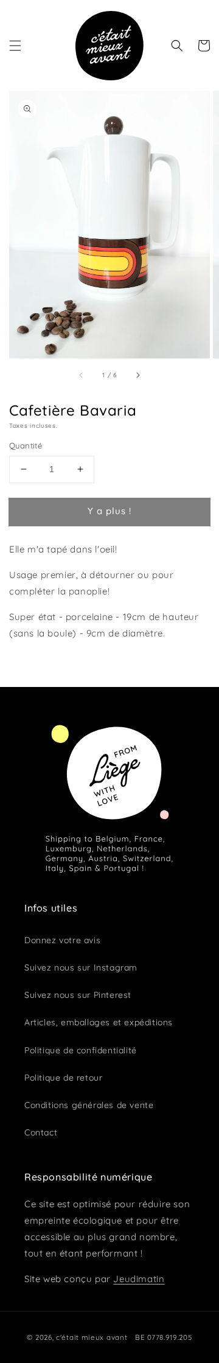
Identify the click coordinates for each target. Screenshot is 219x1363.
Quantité (25, 445)
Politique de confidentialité (80, 1050)
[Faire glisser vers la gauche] (81, 374)
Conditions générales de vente (88, 1105)
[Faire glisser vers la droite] (137, 374)
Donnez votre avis (62, 940)
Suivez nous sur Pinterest (77, 994)
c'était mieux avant (91, 1337)
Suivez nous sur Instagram (80, 967)
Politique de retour (63, 1077)
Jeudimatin (138, 1279)
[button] (15, 45)
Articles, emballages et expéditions (98, 1022)
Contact (40, 1132)
